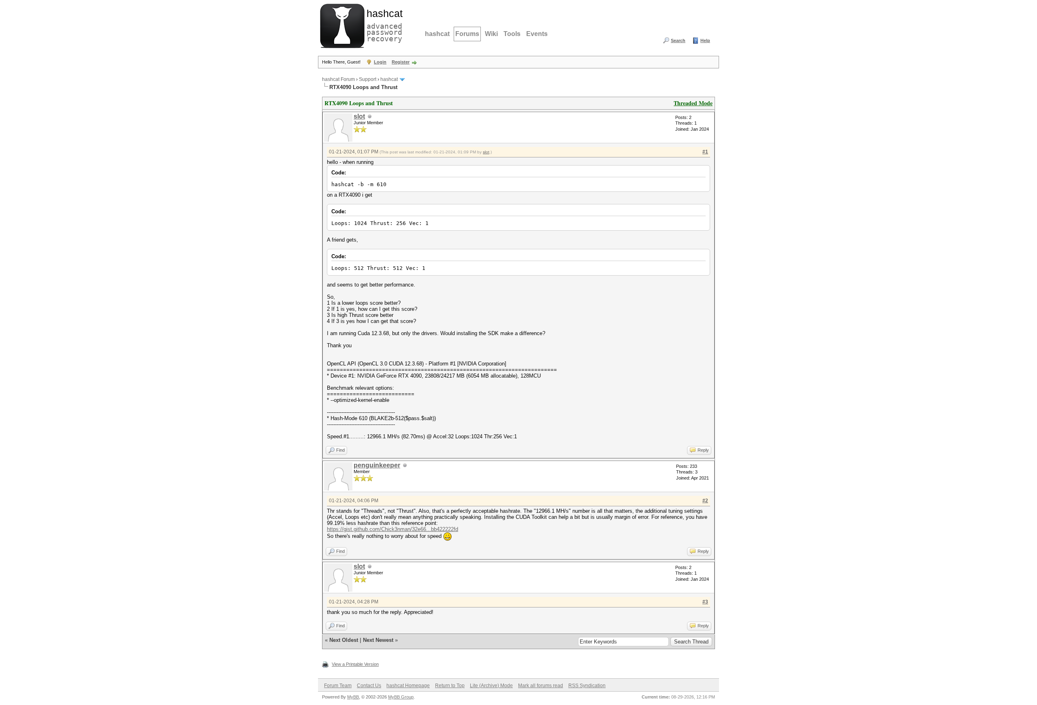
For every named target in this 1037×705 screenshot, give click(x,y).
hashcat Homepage (408, 685)
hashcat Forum (338, 79)
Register (401, 61)
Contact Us (369, 685)
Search (678, 40)
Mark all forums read (540, 685)
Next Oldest (343, 640)
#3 (705, 602)
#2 (705, 500)
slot (359, 116)
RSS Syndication (587, 685)
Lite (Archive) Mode (491, 685)
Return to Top (450, 685)
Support (367, 79)
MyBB (353, 696)
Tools (512, 33)
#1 (705, 152)
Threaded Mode (693, 103)
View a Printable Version (355, 664)
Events (537, 33)
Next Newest (378, 640)
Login (380, 61)
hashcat (437, 33)
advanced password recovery (383, 25)
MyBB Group (401, 696)
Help (705, 40)
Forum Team (338, 685)
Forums (467, 33)
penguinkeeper (377, 465)
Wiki (491, 33)
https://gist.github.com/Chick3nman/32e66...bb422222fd (392, 529)
